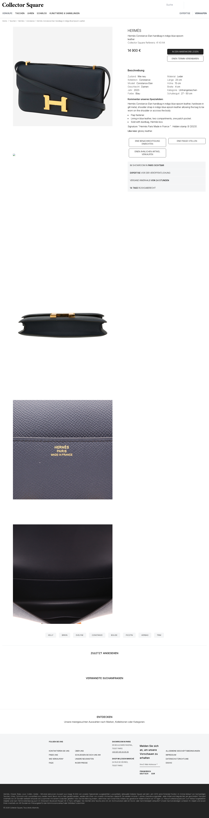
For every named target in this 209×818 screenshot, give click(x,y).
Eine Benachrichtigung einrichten (147, 142)
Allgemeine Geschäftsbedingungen (183, 751)
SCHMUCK (42, 13)
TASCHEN (19, 13)
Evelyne (79, 635)
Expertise (185, 13)
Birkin (64, 635)
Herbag (144, 635)
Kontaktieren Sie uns (59, 751)
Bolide (114, 635)
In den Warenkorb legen (185, 51)
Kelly (50, 635)
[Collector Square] (22, 5)
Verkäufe (7, 13)
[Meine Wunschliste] (194, 5)
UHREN (30, 13)
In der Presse (81, 763)
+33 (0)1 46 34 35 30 (120, 752)
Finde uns (53, 755)
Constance (97, 635)
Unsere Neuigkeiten (84, 759)
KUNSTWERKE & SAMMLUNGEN (64, 13)
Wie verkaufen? (56, 759)
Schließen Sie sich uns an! (88, 755)
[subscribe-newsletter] (158, 765)
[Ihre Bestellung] (200, 5)
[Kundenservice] (188, 5)
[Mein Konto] (205, 5)
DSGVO (169, 763)
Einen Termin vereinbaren (185, 58)
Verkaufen (201, 13)
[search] (164, 3)
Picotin (129, 635)
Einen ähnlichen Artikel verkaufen (147, 153)
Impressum (171, 755)
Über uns (79, 751)
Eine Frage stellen (187, 141)
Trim (159, 635)
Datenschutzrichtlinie (177, 759)
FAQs (51, 763)
